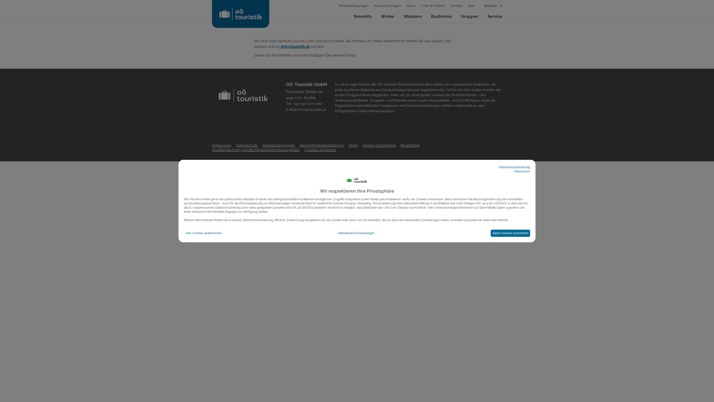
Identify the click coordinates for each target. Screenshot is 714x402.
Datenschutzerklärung (514, 167)
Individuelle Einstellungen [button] (356, 233)
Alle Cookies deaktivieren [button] (203, 233)
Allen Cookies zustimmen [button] (510, 233)
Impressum (522, 171)
